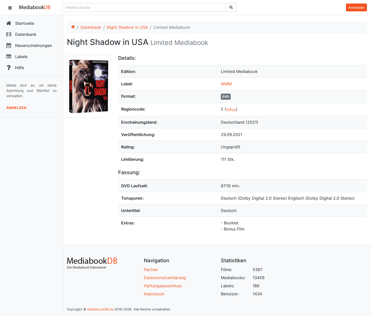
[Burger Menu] (10, 8)
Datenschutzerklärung (165, 277)
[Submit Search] (231, 7)
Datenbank (91, 27)
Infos (231, 109)
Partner (151, 269)
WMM (226, 83)
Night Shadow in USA (127, 27)
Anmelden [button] (356, 7)
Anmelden (16, 108)
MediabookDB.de (100, 309)
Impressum (154, 293)
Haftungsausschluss (163, 285)
